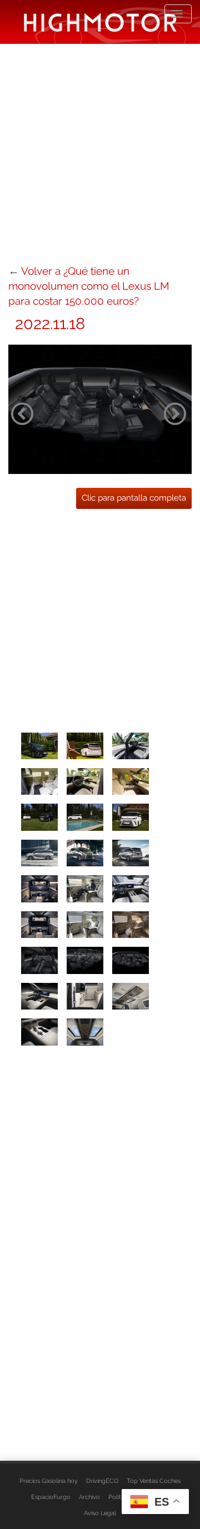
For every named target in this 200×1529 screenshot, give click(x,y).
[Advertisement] (100, 153)
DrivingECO (102, 1481)
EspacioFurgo (51, 1497)
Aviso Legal (100, 1513)
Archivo (89, 1497)
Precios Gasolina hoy (48, 1481)
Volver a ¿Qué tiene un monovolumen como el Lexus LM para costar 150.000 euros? (88, 286)
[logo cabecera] (100, 22)
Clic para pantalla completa (134, 498)
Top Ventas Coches (154, 1481)
